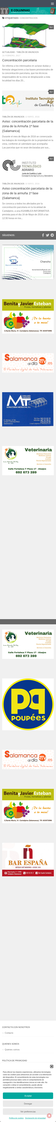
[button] (51, 1066)
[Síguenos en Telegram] (52, 235)
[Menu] (52, 3)
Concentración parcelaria (19, 60)
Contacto (9, 1033)
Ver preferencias (28, 1111)
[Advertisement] (28, 522)
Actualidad (8, 52)
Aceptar (28, 1096)
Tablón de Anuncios (28, 52)
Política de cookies (16, 1118)
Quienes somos (12, 1049)
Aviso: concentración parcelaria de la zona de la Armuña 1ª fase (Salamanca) (27, 126)
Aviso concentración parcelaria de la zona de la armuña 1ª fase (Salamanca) (27, 193)
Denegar (28, 1103)
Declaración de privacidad (35, 1118)
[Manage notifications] (49, 1115)
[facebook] (43, 235)
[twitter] (47, 235)
